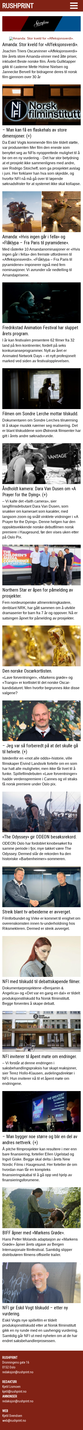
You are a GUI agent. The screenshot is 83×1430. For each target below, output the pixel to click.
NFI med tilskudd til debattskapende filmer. (41, 981)
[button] (74, 5)
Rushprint (18, 5)
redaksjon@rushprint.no (17, 1372)
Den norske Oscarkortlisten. (27, 671)
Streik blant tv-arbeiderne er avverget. (36, 912)
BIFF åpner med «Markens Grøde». (33, 1233)
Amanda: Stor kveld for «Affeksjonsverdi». (40, 44)
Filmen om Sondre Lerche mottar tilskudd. (40, 413)
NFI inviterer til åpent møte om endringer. (39, 1056)
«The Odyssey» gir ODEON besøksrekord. (39, 837)
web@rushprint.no (14, 1420)
